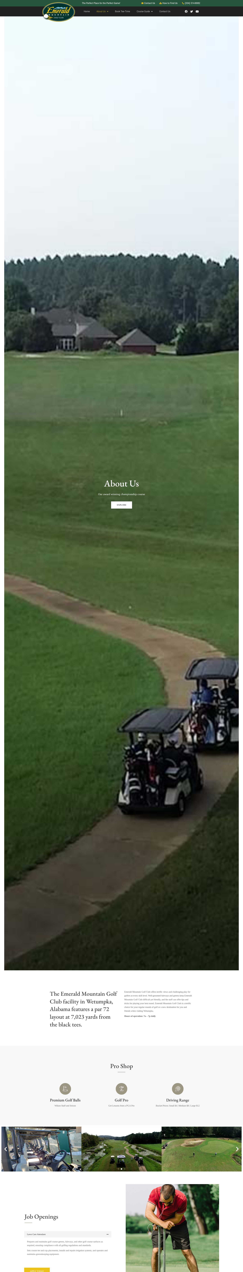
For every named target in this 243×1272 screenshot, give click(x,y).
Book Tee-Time (122, 11)
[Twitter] (191, 11)
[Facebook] (186, 11)
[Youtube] (197, 11)
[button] (5, 1149)
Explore (121, 505)
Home (87, 11)
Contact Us (164, 11)
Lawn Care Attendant (36, 1234)
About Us (101, 11)
